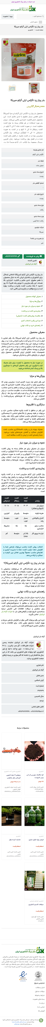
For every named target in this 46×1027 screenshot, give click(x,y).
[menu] (40, 22)
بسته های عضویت (39, 999)
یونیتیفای (16, 1024)
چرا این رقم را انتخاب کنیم (31, 320)
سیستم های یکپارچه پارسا (19, 1022)
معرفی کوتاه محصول (33, 296)
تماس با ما (41, 1007)
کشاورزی (30, 30)
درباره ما (42, 1003)
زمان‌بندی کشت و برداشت (30, 311)
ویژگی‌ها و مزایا (35, 301)
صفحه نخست (39, 30)
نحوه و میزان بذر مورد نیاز (30, 306)
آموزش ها (41, 1011)
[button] (41, 60)
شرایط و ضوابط (40, 995)
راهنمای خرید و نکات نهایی (30, 325)
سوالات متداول (40, 991)
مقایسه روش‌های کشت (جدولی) (28, 315)
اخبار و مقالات (40, 987)
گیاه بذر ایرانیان (31, 264)
